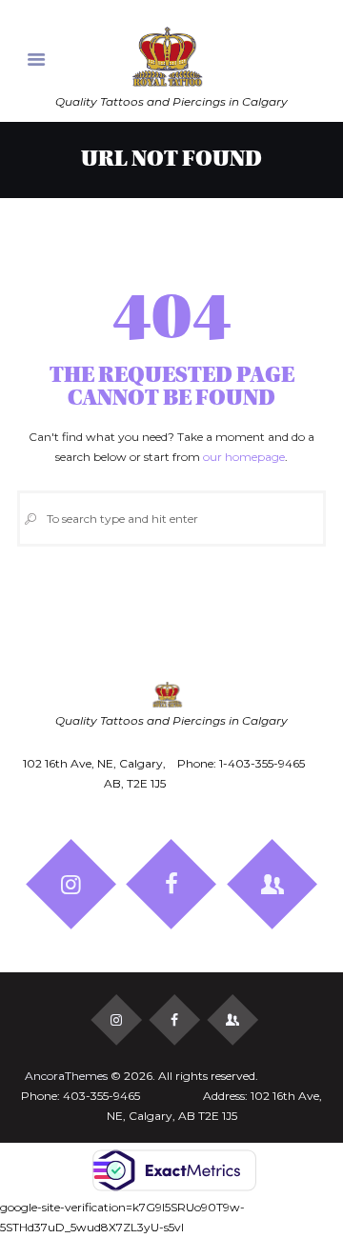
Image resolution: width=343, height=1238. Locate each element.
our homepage (244, 456)
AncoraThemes (66, 1075)
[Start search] (30, 519)
